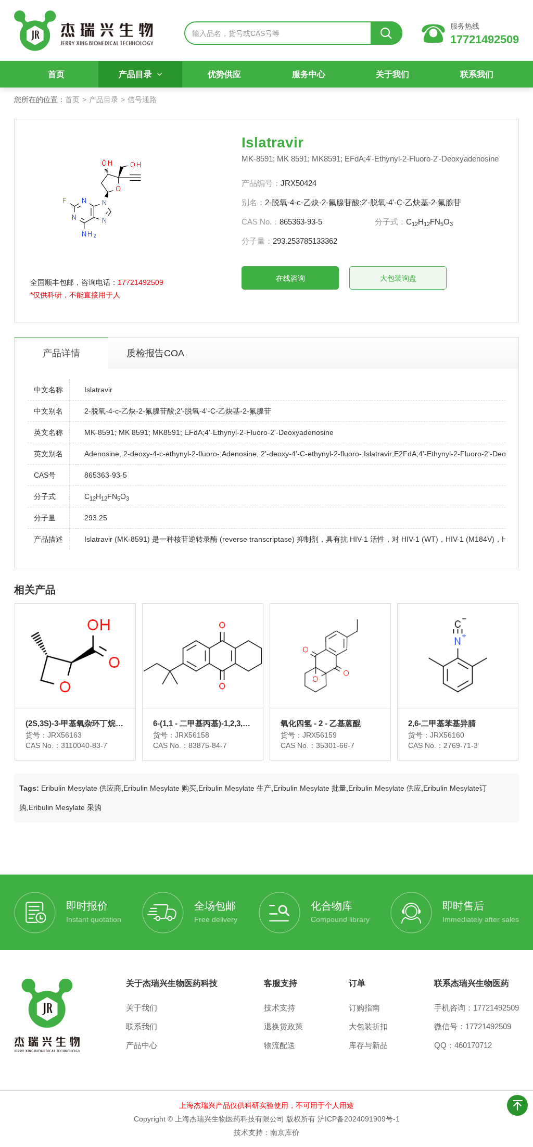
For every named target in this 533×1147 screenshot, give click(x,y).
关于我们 (392, 74)
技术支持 (279, 1007)
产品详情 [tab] (61, 353)
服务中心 (308, 74)
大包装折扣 (368, 1026)
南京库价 (284, 1132)
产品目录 (136, 74)
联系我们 (476, 74)
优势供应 (224, 74)
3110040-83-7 (84, 745)
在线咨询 (290, 278)
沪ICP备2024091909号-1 (359, 1119)
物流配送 (279, 1045)
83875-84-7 (207, 745)
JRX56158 (192, 735)
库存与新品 (368, 1045)
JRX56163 (64, 735)
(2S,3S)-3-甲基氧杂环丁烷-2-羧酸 (75, 724)
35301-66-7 (335, 745)
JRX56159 (319, 735)
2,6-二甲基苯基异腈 (442, 723)
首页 (56, 74)
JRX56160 (447, 735)
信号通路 (142, 99)
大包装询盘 (398, 278)
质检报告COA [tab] (155, 353)
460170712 (473, 1045)
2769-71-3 (460, 745)
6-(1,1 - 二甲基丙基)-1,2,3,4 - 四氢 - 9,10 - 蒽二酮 (202, 724)
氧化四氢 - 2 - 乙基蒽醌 (321, 723)
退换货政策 (283, 1026)
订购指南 (364, 1007)
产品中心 (141, 1045)
